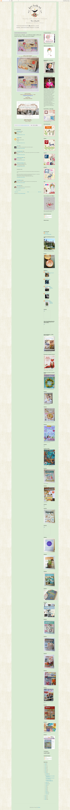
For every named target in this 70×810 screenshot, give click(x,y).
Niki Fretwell (19, 185)
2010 (45, 796)
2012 (45, 772)
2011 (45, 795)
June (46, 787)
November (47, 774)
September (47, 783)
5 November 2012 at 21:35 (21, 188)
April (46, 790)
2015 (45, 768)
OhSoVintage (19, 131)
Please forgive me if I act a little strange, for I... (50, 776)
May (46, 788)
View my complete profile (47, 234)
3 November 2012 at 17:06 (21, 134)
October (47, 782)
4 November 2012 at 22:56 (21, 177)
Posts (46, 215)
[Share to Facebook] (36, 125)
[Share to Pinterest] (37, 125)
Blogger (39, 807)
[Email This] (33, 125)
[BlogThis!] (34, 125)
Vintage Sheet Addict (20, 157)
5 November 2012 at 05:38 (21, 182)
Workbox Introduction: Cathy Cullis (51, 302)
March (47, 791)
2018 (45, 764)
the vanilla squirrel (20, 151)
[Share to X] (35, 125)
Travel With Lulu (19, 180)
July (46, 786)
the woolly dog (47, 293)
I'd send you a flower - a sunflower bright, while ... (49, 780)
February (47, 792)
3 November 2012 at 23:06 (21, 148)
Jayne (18, 145)
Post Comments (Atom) (21, 193)
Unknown (18, 137)
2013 (45, 771)
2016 (45, 767)
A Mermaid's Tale (47, 279)
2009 (45, 798)
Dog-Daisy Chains (48, 286)
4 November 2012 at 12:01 (21, 166)
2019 (45, 763)
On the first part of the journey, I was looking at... (50, 778)
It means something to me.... (51, 288)
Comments (46, 217)
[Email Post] (31, 125)
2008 (45, 799)
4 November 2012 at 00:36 (21, 154)
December (47, 773)
